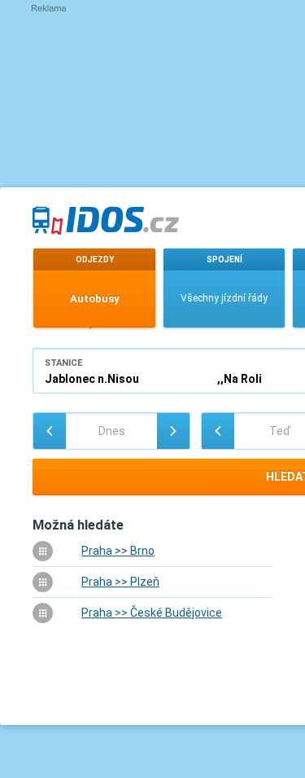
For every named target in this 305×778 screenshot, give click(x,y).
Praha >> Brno (118, 550)
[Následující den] (173, 431)
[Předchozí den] (49, 431)
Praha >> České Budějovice (151, 612)
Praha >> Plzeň (120, 581)
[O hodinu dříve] (218, 431)
